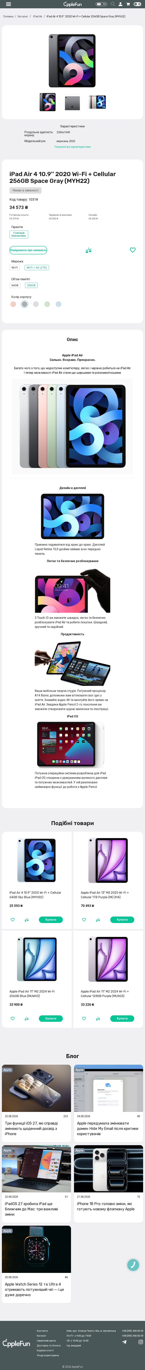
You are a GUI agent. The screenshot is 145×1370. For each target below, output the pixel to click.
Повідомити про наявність (28, 250)
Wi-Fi (15, 267)
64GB (15, 285)
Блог (72, 1056)
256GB (31, 285)
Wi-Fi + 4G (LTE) (37, 267)
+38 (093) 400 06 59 (132, 1330)
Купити (51, 919)
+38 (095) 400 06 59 (132, 1335)
